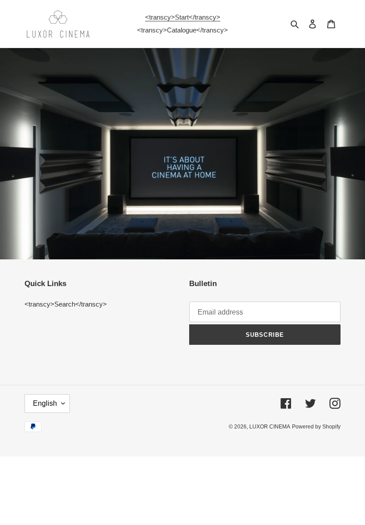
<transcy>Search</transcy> (65, 304)
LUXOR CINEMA (269, 427)
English (45, 403)
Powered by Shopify (316, 427)
